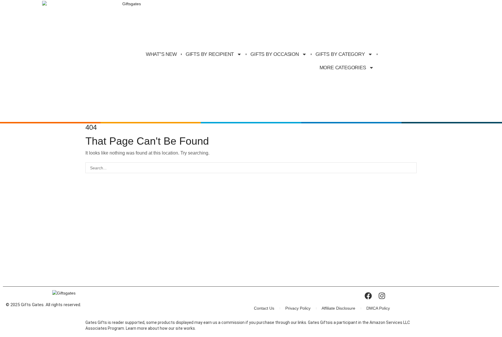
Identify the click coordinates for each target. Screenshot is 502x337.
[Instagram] (382, 295)
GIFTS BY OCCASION (274, 54)
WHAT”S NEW (161, 54)
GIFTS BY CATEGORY (340, 54)
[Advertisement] (251, 240)
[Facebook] (368, 295)
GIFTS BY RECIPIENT (210, 54)
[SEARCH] (411, 167)
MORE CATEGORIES (343, 67)
